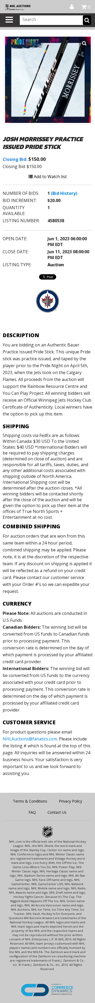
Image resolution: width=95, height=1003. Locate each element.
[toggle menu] (9, 19)
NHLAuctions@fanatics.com (30, 739)
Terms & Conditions (30, 801)
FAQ (32, 812)
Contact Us (57, 812)
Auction (56, 265)
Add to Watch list (50, 176)
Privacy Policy (70, 801)
